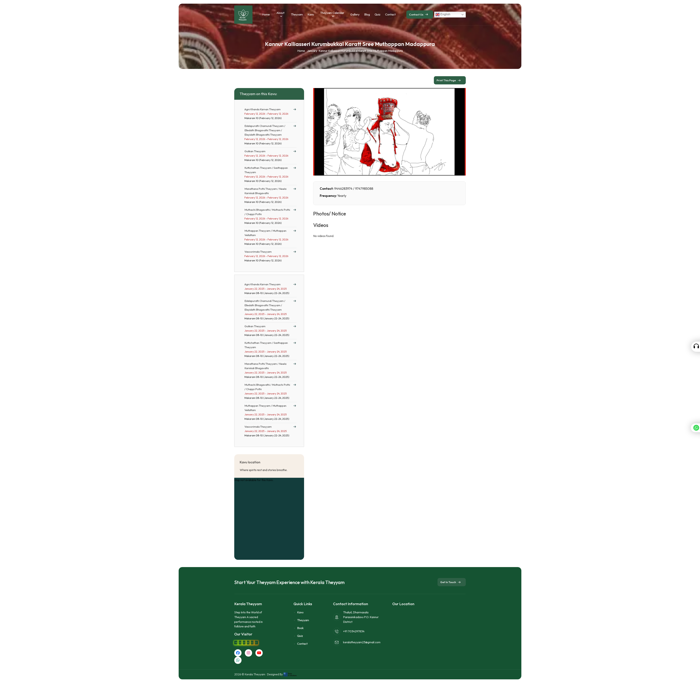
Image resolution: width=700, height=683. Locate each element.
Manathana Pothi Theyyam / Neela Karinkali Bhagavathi (265, 191)
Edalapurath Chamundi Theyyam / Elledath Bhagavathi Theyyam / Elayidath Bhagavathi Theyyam (264, 130)
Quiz (377, 14)
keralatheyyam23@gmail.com (361, 642)
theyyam (297, 14)
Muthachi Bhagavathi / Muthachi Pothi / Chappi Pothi (267, 212)
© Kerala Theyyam (254, 674)
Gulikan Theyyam (254, 151)
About (280, 13)
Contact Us (416, 14)
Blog (367, 14)
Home (266, 14)
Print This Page (446, 80)
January (312, 50)
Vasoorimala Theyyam (258, 251)
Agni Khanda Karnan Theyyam (262, 109)
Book (300, 628)
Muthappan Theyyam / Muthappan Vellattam (265, 233)
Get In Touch (448, 582)
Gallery (354, 14)
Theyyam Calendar (332, 13)
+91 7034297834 (353, 631)
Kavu (311, 14)
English (445, 14)
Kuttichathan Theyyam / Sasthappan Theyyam (266, 170)
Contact (390, 14)
